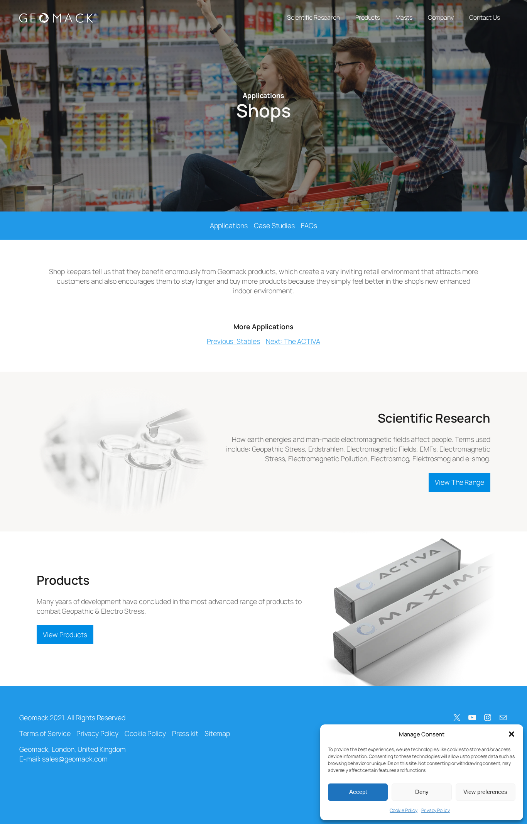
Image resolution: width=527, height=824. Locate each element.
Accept (358, 791)
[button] (511, 734)
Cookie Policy (403, 810)
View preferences (485, 791)
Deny (422, 791)
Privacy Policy (435, 810)
